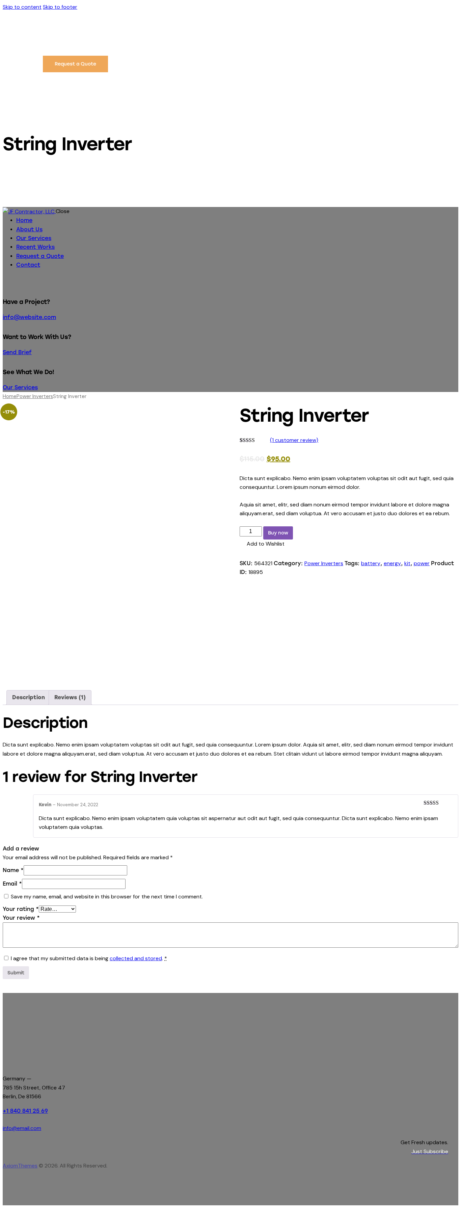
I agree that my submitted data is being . (89, 958)
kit (407, 563)
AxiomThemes (20, 1165)
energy (392, 563)
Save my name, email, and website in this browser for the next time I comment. (107, 896)
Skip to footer (60, 6)
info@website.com (29, 317)
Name (13, 870)
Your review (21, 918)
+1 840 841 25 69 (25, 1111)
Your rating (21, 909)
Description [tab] (28, 697)
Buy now (278, 533)
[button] (262, 544)
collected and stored (136, 958)
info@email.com (22, 1128)
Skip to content (22, 6)
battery (370, 563)
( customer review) (294, 440)
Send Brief (17, 352)
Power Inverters (35, 396)
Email (12, 884)
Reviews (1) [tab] (70, 697)
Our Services (20, 387)
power (422, 563)
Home (10, 396)
